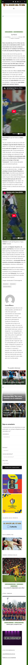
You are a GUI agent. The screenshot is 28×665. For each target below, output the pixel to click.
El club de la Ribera (7, 286)
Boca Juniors (8, 31)
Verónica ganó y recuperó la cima (14, 624)
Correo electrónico (7, 454)
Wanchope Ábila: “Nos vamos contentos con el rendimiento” (13, 397)
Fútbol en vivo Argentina (9, 657)
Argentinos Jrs (6, 380)
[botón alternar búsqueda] (24, 2)
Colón (4, 394)
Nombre (4, 447)
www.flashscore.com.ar (8, 654)
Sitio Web (5, 460)
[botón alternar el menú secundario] (2, 2)
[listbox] (14, 573)
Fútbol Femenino (9, 622)
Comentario (5, 434)
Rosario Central (18, 410)
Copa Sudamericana (10, 584)
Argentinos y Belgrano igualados (13, 382)
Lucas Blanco (8, 37)
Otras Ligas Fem (19, 622)
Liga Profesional (18, 31)
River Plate (14, 586)
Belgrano (12, 380)
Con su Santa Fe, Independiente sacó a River (14, 588)
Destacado (20, 584)
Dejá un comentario (15, 38)
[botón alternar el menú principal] (14, 9)
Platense (12, 410)
